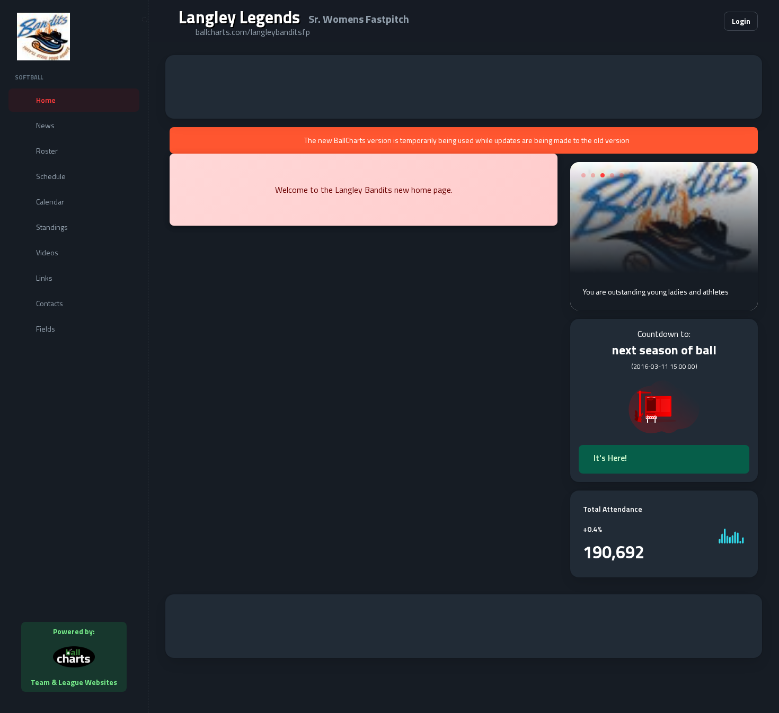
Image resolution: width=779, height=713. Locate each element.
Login (741, 20)
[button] (683, 21)
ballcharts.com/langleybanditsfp (253, 31)
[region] (74, 356)
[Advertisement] (464, 87)
